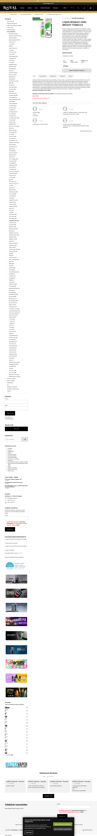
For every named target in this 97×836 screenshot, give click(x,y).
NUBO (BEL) (11, 263)
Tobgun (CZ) (12, 323)
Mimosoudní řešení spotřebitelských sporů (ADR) (18, 464)
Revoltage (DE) (12, 292)
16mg (6, 746)
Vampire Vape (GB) (13, 337)
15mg (6, 743)
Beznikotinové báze (13, 34)
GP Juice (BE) (12, 177)
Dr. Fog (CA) (11, 134)
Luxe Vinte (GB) (12, 224)
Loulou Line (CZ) (12, 222)
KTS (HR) (11, 212)
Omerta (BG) (12, 270)
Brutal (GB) (11, 91)
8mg (6, 728)
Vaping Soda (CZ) (13, 354)
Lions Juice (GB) (12, 216)
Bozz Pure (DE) (12, 89)
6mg (6, 725)
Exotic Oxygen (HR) (13, 159)
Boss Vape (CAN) (13, 87)
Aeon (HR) (11, 50)
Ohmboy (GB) (12, 268)
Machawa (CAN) (12, 227)
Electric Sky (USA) (13, 153)
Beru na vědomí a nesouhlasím (62, 829)
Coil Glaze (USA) (12, 105)
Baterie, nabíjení (11, 381)
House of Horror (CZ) (14, 183)
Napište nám (11, 451)
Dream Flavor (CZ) (13, 140)
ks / (16, 429)
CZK (72, 8)
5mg (6, 722)
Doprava (10, 453)
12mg (6, 740)
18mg (6, 749)
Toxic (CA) (11, 325)
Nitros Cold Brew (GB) (14, 259)
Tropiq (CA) (11, 327)
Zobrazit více (48, 796)
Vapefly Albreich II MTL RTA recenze (14, 482)
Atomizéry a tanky (11, 378)
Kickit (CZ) (11, 208)
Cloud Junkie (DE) (13, 103)
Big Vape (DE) (12, 79)
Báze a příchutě (11, 31)
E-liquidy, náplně (11, 29)
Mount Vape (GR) (13, 245)
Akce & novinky (10, 21)
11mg (6, 737)
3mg (6, 715)
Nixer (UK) (11, 261)
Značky (9, 391)
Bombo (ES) (11, 85)
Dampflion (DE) (12, 124)
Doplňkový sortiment (12, 387)
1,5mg (6, 709)
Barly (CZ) (11, 71)
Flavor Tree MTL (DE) (14, 171)
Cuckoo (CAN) (12, 120)
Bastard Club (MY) (13, 73)
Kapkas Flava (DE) (13, 206)
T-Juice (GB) (12, 319)
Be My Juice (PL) (12, 75)
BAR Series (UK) (12, 66)
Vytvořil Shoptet (88, 830)
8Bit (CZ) (11, 46)
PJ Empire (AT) (12, 276)
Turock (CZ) (11, 329)
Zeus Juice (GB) (12, 372)
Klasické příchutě (13, 38)
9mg (6, 731)
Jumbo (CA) (11, 198)
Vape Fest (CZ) (12, 344)
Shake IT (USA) (12, 305)
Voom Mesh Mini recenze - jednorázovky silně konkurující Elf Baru (16, 486)
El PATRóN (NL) (12, 151)
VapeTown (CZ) (12, 352)
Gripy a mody (10, 27)
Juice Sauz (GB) (12, 194)
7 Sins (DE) (11, 44)
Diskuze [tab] (70, 76)
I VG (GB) (11, 185)
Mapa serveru (11, 471)
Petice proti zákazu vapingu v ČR (13, 479)
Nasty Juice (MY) (13, 257)
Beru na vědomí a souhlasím (63, 824)
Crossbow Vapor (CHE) (14, 118)
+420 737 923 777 (11, 500)
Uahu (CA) (11, 333)
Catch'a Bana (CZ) (13, 97)
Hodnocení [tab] (62, 76)
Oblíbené (10, 448)
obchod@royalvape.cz (12, 498)
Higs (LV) (11, 179)
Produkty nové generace (13, 389)
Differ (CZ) (11, 128)
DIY (8, 385)
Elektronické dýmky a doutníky (14, 25)
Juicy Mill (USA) (12, 196)
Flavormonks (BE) (13, 173)
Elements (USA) (12, 155)
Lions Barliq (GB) (12, 218)
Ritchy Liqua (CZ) (13, 298)
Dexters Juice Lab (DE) (14, 126)
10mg (6, 734)
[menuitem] (22, 8)
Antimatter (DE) (12, 58)
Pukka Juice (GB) (13, 284)
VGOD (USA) (11, 358)
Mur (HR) (11, 253)
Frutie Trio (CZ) (12, 175)
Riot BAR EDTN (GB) (13, 294)
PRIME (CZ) (11, 280)
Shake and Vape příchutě (14, 40)
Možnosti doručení (67, 53)
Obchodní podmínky (12, 457)
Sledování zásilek (12, 456)
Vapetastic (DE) (12, 350)
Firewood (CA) (12, 167)
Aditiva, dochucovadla (14, 374)
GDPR (9, 466)
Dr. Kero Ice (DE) (12, 136)
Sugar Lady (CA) (12, 317)
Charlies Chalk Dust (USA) (14, 99)
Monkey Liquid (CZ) (13, 243)
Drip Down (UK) (12, 144)
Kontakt (10, 450)
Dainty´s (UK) (12, 122)
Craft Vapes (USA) (13, 112)
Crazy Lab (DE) (12, 114)
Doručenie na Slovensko (13, 459)
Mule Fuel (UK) (12, 247)
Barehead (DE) (12, 68)
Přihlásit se (10, 413)
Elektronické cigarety (12, 23)
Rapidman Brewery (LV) (14, 288)
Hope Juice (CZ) (12, 181)
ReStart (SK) (12, 290)
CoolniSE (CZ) (12, 110)
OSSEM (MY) (12, 274)
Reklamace (10, 460)
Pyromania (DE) (12, 286)
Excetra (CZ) (12, 157)
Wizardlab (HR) (12, 366)
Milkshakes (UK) (12, 237)
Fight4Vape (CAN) (13, 165)
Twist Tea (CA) (12, 331)
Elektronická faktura (12, 468)
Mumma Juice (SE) (13, 251)
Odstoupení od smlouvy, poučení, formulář (18, 462)
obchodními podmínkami (77, 810)
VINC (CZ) (11, 360)
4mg (6, 718)
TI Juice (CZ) (12, 321)
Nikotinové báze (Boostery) (15, 36)
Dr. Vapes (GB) (12, 138)
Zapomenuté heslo (9, 419)
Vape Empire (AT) (13, 342)
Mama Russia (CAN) (13, 229)
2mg (6, 712)
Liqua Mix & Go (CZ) (14, 220)
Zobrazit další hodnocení (85, 131)
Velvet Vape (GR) (13, 356)
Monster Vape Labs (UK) (14, 249)
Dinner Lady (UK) (12, 130)
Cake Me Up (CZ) (13, 93)
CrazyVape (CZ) (12, 116)
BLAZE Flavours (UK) (13, 81)
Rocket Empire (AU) (13, 300)
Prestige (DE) (12, 278)
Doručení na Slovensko (77, 824)
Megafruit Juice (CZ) (13, 233)
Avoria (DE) (11, 62)
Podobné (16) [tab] (53, 76)
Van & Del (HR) (12, 339)
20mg (6, 752)
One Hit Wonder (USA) (14, 272)
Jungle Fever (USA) (13, 200)
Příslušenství (10, 383)
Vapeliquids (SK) (12, 348)
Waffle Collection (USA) (14, 362)
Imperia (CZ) (12, 188)
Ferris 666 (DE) (12, 163)
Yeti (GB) (11, 368)
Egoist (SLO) (12, 149)
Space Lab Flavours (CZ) (14, 311)
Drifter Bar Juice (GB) (14, 142)
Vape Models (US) (13, 346)
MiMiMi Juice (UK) (13, 239)
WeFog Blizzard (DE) (13, 364)
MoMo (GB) (11, 241)
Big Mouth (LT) (12, 77)
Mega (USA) (11, 231)
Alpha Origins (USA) (13, 56)
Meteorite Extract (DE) (14, 235)
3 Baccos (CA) (12, 42)
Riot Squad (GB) (12, 296)
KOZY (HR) (11, 210)
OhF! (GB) (11, 266)
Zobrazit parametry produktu (77, 70)
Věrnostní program (12, 454)
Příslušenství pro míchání (14, 376)
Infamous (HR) (12, 190)
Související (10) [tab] (42, 76)
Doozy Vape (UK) (13, 132)
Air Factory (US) (12, 52)
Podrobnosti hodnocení (78, 18)
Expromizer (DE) (12, 161)
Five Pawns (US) (12, 169)
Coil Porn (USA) (12, 107)
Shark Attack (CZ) (13, 307)
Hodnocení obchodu (12, 469)
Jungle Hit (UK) (12, 202)
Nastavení (29, 832)
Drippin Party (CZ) (13, 146)
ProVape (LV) (12, 282)
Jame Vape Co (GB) (13, 192)
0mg (6, 706)
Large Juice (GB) (13, 214)
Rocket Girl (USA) (13, 303)
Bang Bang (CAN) (13, 64)
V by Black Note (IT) (13, 335)
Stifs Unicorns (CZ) (13, 315)
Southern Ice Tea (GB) (14, 309)
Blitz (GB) (11, 83)
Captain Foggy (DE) (13, 95)
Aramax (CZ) (12, 60)
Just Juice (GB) (12, 204)
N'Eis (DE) (11, 255)
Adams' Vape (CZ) (13, 48)
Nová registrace (8, 417)
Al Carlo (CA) (12, 54)
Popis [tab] (34, 76)
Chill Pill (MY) (12, 101)
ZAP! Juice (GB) (12, 370)
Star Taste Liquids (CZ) (14, 313)
